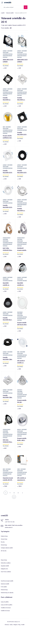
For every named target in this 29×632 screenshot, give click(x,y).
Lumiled (4, 50)
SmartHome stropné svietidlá (7, 581)
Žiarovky (3, 542)
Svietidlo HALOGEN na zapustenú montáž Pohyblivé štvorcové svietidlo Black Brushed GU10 (8, 99)
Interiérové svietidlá (5, 584)
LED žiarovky (3, 550)
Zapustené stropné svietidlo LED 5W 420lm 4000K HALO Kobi (8, 479)
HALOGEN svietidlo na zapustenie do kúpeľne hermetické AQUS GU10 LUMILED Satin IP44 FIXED (7, 284)
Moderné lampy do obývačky (7, 592)
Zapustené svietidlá (5, 566)
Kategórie (15, 624)
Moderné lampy (4, 589)
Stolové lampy (4, 545)
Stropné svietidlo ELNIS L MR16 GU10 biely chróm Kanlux (22, 439)
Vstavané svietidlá (9, 13)
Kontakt (22, 624)
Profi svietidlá (4, 586)
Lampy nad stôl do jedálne (6, 605)
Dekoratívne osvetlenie (5, 563)
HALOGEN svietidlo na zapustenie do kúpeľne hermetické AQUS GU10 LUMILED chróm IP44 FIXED (22, 284)
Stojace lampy (4, 560)
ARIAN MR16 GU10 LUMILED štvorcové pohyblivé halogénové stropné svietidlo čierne (8, 61)
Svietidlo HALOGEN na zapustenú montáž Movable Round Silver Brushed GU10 (22, 210)
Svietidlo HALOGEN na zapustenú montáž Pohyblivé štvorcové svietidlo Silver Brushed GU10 (22, 99)
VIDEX (18, 469)
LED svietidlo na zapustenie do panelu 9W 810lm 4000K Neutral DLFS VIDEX (22, 479)
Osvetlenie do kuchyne (6, 607)
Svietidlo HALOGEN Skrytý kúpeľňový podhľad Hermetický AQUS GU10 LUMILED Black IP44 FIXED (7, 319)
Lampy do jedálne (5, 602)
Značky (11, 624)
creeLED (8, 2)
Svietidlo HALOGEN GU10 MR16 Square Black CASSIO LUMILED (21, 134)
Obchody (7, 624)
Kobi (4, 127)
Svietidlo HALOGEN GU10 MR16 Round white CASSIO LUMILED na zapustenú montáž (8, 206)
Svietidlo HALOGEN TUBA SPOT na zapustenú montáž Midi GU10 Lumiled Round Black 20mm (8, 359)
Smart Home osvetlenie (6, 571)
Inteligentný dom (4, 568)
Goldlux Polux (6, 237)
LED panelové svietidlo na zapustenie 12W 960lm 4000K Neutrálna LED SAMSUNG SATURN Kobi (21, 362)
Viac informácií (6, 65)
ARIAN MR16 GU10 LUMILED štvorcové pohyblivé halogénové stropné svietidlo (22, 61)
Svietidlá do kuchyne (5, 610)
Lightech (19, 389)
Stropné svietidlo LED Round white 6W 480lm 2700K (22, 324)
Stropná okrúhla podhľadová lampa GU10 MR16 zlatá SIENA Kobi (8, 137)
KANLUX (19, 429)
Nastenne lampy (4, 536)
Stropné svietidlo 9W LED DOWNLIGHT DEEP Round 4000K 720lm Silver (21, 401)
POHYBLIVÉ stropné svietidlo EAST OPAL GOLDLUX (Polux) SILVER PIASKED (22, 249)
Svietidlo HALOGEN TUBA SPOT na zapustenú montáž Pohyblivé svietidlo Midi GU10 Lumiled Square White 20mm (8, 396)
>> (14, 497)
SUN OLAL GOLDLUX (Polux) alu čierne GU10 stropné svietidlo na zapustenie (7, 441)
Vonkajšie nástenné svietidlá (7, 548)
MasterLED (19, 312)
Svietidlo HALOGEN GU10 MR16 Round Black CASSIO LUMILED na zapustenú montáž (22, 172)
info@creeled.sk (8, 527)
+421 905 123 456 (9, 522)
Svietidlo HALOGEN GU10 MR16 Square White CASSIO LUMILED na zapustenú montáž (8, 172)
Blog (19, 624)
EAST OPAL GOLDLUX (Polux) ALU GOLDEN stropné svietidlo (7, 249)
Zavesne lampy (4, 539)
